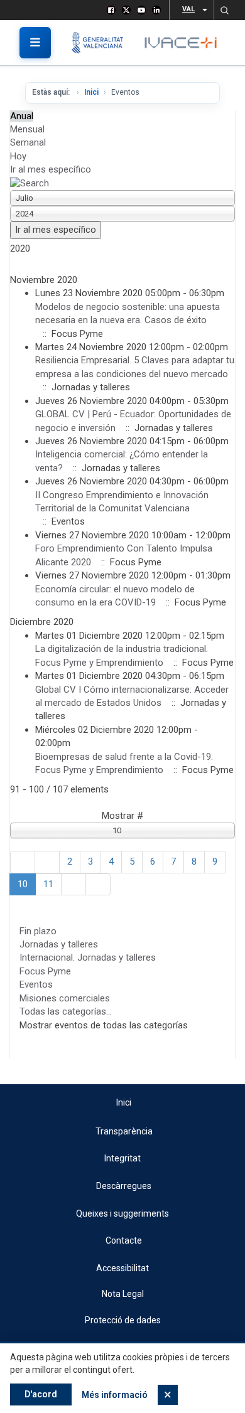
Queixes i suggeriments (122, 1213)
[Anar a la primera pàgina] (22, 862)
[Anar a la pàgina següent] (73, 884)
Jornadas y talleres (58, 944)
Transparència (124, 1131)
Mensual (27, 129)
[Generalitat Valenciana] (102, 42)
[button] (224, 10)
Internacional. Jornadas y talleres (87, 957)
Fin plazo (38, 931)
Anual (21, 116)
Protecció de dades (123, 1320)
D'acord (40, 1394)
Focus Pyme (45, 971)
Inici (91, 92)
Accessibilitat (122, 1268)
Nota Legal (123, 1294)
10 (23, 884)
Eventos (36, 984)
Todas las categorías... (65, 1011)
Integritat (122, 1158)
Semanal (28, 142)
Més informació (115, 1395)
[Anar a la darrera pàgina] (98, 884)
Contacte (124, 1240)
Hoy (18, 156)
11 (48, 884)
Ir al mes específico (50, 169)
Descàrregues (123, 1186)
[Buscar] (29, 183)
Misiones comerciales (64, 998)
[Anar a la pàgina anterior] (47, 862)
